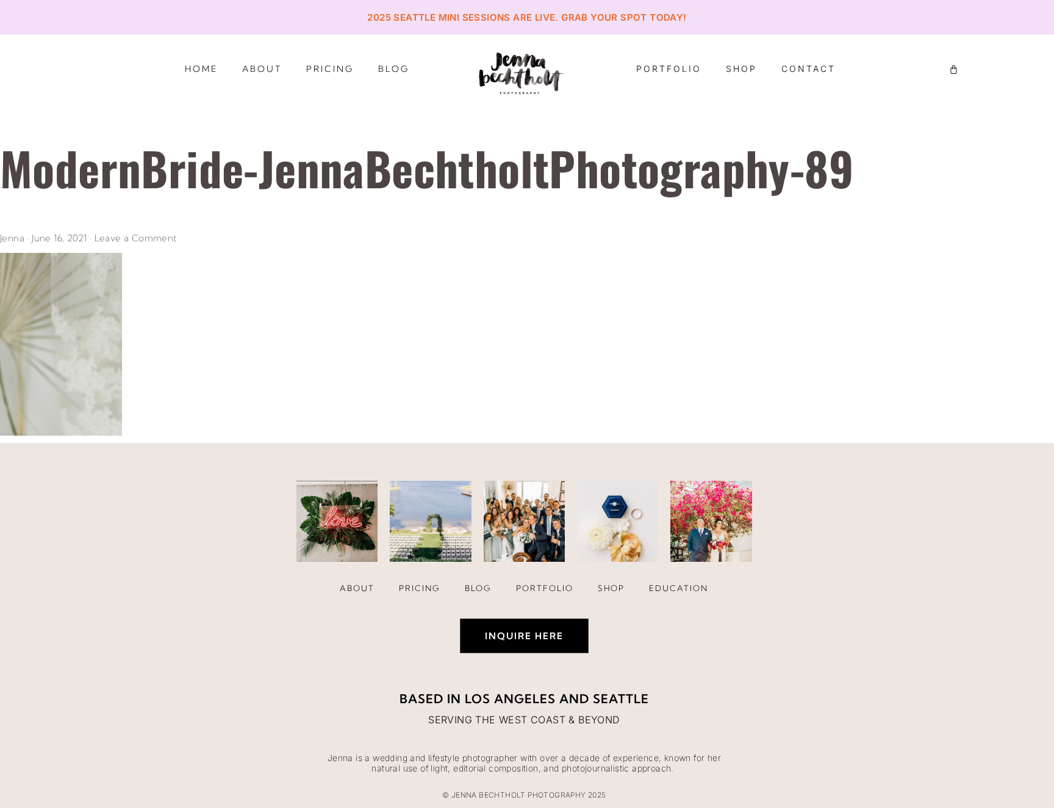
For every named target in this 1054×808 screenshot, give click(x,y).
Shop (741, 68)
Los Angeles (510, 698)
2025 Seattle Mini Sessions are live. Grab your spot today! (526, 17)
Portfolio (668, 68)
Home (201, 68)
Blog (393, 68)
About (262, 68)
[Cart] (953, 69)
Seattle (621, 698)
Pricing (330, 68)
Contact (808, 68)
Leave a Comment (136, 238)
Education (678, 588)
